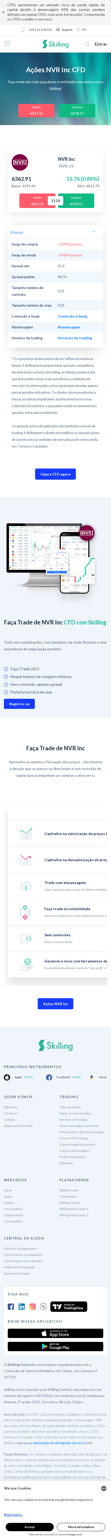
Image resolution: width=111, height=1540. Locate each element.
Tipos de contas (70, 1107)
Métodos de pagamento (20, 1248)
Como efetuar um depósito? (23, 1255)
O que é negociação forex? (77, 1144)
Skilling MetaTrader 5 (73, 1215)
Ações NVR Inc (55, 1004)
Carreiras (10, 1113)
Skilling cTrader (69, 1203)
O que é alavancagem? (74, 1151)
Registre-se (19, 704)
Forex (8, 1190)
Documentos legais (17, 1273)
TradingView (68, 1196)
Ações (8, 1196)
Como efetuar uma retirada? (23, 1261)
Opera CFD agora (55, 474)
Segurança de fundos (18, 1126)
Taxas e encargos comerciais (79, 1126)
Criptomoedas (14, 1215)
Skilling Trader (69, 1190)
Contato (9, 1119)
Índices (9, 1203)
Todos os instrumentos (75, 1113)
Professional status (72, 1157)
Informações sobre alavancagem (81, 1132)
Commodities (13, 1209)
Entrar (101, 43)
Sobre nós (11, 1107)
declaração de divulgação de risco (58, 1443)
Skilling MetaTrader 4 (73, 1209)
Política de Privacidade (19, 1267)
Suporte (67, 30)
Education (66, 1163)
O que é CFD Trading (73, 1138)
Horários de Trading (73, 1119)
